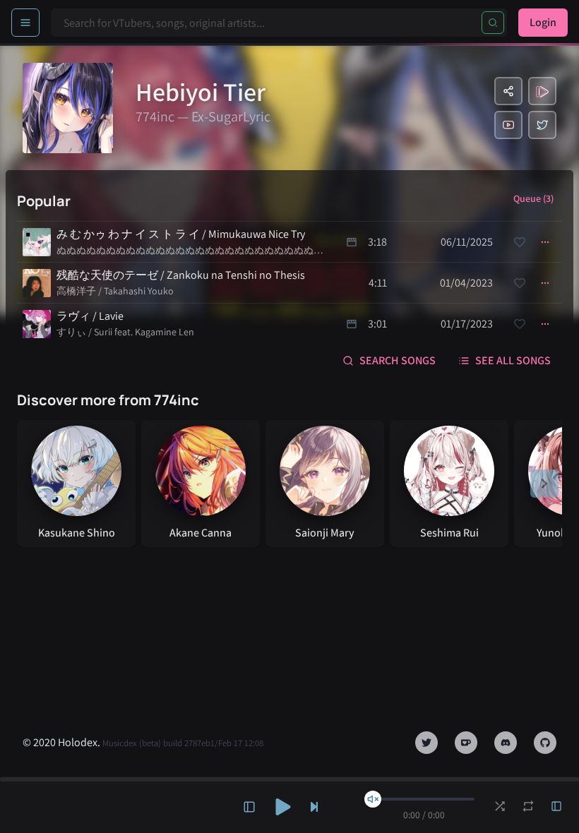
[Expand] (249, 807)
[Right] (544, 483)
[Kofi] (466, 742)
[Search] (493, 22)
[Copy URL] (508, 91)
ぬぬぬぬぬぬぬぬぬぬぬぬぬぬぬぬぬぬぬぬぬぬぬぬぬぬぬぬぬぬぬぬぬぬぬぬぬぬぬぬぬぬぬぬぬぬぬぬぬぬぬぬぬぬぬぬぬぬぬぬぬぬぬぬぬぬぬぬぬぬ (189, 251)
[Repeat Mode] (528, 806)
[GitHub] (545, 742)
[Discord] (505, 742)
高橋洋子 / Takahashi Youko (115, 290)
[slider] (372, 799)
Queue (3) (533, 198)
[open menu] (25, 22)
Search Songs (397, 360)
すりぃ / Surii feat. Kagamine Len (125, 331)
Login (543, 22)
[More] (545, 242)
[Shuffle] (500, 806)
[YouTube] (508, 125)
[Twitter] (542, 125)
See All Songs (513, 360)
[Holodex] (542, 91)
